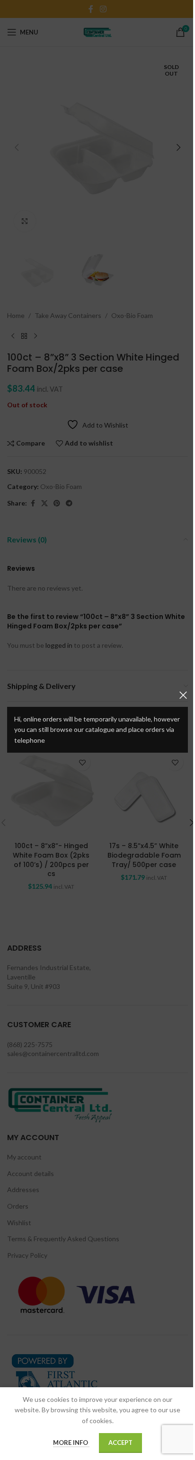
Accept (120, 1442)
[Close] (183, 695)
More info (71, 1442)
